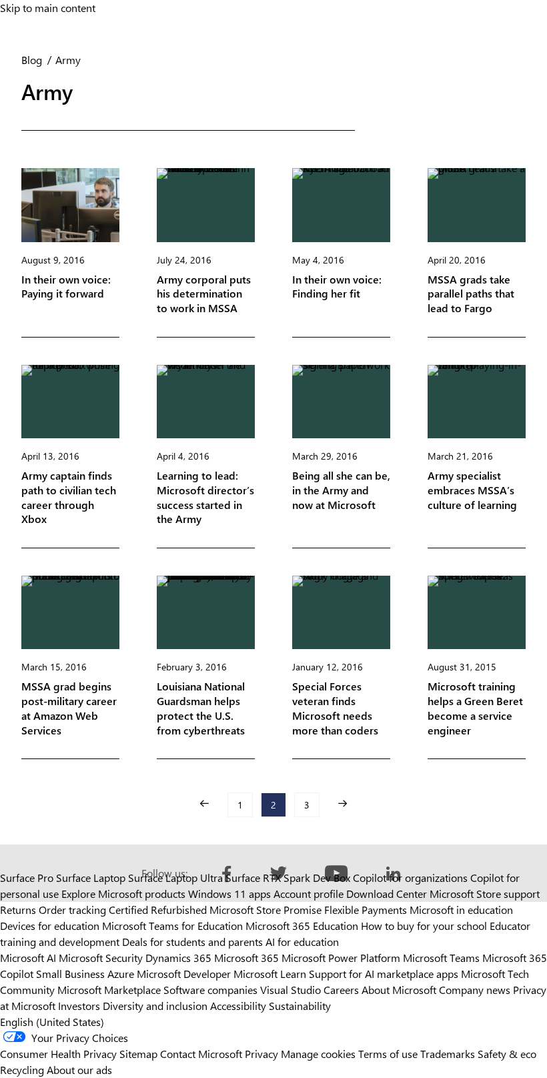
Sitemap (138, 1054)
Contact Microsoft (201, 1054)
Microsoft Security (101, 958)
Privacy (263, 1054)
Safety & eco (507, 1054)
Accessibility (238, 1006)
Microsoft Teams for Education (172, 926)
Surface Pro (26, 878)
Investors (79, 1006)
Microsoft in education (461, 910)
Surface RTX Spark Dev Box (287, 878)
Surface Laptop (90, 878)
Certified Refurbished (158, 910)
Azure (120, 974)
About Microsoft (399, 990)
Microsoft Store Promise (265, 910)
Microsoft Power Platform (341, 958)
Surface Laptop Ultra (175, 878)
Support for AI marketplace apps (383, 974)
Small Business (70, 974)
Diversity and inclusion (155, 1006)
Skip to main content (47, 8)
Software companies (210, 990)
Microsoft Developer (184, 974)
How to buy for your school (424, 926)
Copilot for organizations (410, 878)
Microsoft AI (28, 958)
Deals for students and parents (192, 942)
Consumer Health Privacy (58, 1054)
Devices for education (49, 926)
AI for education (302, 942)
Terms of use (388, 1054)
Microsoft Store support (485, 894)
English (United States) (52, 1022)
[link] (204, 803)
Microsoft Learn (269, 974)
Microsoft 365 (246, 958)
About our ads (79, 1070)
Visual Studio (290, 990)
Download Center (386, 894)
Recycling (22, 1070)
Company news (474, 990)
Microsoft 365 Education (301, 926)
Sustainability (300, 1006)
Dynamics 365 (178, 958)
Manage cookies (318, 1054)
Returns (18, 910)
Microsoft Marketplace (109, 990)
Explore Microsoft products (123, 894)
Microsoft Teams (441, 958)
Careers (341, 990)
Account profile (309, 894)
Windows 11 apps (229, 894)
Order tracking (72, 910)
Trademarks (447, 1054)
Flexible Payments (365, 910)
